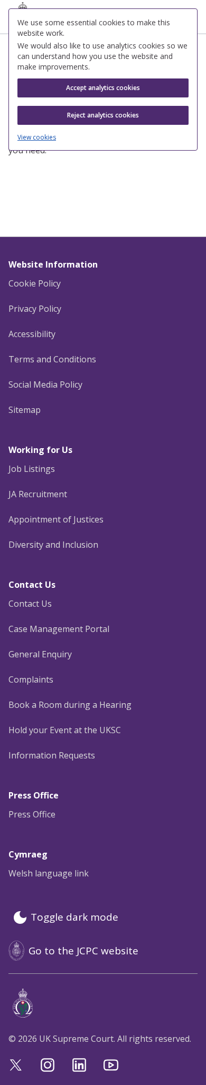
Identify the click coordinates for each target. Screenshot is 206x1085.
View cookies (36, 137)
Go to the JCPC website (83, 951)
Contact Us (30, 603)
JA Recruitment (37, 494)
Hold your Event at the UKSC (64, 730)
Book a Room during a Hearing (70, 705)
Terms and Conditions (52, 359)
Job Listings (31, 469)
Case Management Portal (58, 629)
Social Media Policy (45, 384)
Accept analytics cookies (103, 87)
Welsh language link (48, 873)
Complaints (30, 679)
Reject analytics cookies (103, 115)
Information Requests (51, 755)
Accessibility (31, 334)
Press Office (31, 814)
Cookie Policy (34, 283)
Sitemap (24, 410)
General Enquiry (40, 654)
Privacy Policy (34, 308)
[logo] (105, 1003)
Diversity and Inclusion (53, 544)
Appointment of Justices (56, 519)
